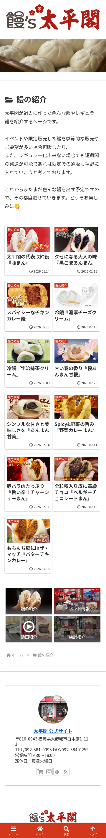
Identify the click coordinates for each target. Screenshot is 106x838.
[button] (94, 769)
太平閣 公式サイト (53, 731)
